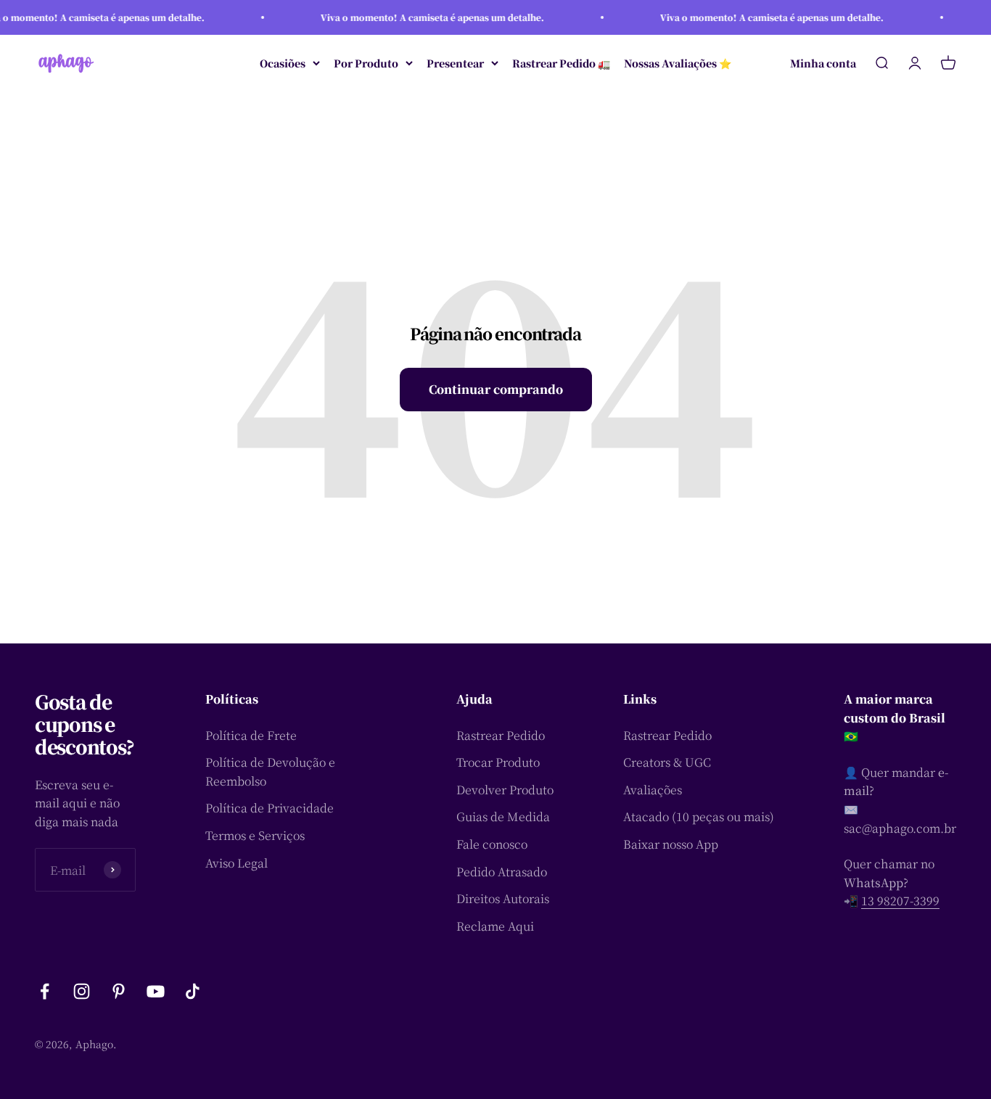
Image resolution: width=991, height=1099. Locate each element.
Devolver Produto (505, 789)
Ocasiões (282, 63)
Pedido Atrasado (501, 871)
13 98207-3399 (900, 900)
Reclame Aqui (495, 926)
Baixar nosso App (670, 844)
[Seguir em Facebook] (44, 991)
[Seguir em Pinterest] (118, 991)
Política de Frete (251, 735)
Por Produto (366, 63)
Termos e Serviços (255, 835)
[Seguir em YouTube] (155, 991)
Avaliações (652, 789)
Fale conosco (491, 844)
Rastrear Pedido (500, 735)
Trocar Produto (498, 762)
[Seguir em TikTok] (192, 991)
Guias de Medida (503, 816)
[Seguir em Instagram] (81, 991)
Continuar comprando (496, 389)
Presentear (455, 63)
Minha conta (823, 63)
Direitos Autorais (502, 898)
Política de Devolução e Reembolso (270, 771)
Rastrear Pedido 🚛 (561, 63)
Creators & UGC (667, 762)
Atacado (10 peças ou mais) (698, 816)
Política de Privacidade (269, 807)
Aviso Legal (236, 863)
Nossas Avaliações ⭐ (677, 63)
